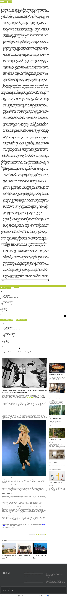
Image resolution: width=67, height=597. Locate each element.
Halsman (12, 477)
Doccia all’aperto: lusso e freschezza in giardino (33, 581)
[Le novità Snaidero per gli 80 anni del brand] (57, 454)
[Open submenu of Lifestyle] (5, 167)
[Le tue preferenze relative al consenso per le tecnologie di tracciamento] (2, 595)
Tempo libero (12, 527)
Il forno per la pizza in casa (56, 374)
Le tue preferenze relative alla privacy (38, 595)
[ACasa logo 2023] (16, 287)
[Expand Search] (0, 314)
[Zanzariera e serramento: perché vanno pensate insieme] (57, 410)
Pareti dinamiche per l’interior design (32, 574)
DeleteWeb (10, 590)
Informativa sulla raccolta (24, 595)
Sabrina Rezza (4, 527)
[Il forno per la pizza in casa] (57, 368)
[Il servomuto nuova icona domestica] (57, 476)
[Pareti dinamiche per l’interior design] (57, 388)
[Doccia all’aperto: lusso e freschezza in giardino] (57, 433)
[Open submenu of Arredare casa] (19, 21)
